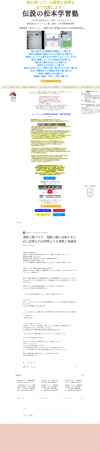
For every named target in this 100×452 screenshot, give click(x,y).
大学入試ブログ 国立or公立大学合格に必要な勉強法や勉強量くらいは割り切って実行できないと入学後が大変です (49, 381)
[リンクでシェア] (34, 362)
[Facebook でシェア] (23, 362)
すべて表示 (81, 375)
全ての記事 (18, 222)
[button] (82, 222)
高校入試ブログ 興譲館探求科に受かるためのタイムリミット (26, 381)
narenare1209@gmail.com (45, 101)
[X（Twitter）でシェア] (27, 362)
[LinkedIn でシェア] (30, 362)
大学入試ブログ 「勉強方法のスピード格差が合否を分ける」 (73, 381)
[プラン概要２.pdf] (90, 193)
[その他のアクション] (76, 232)
